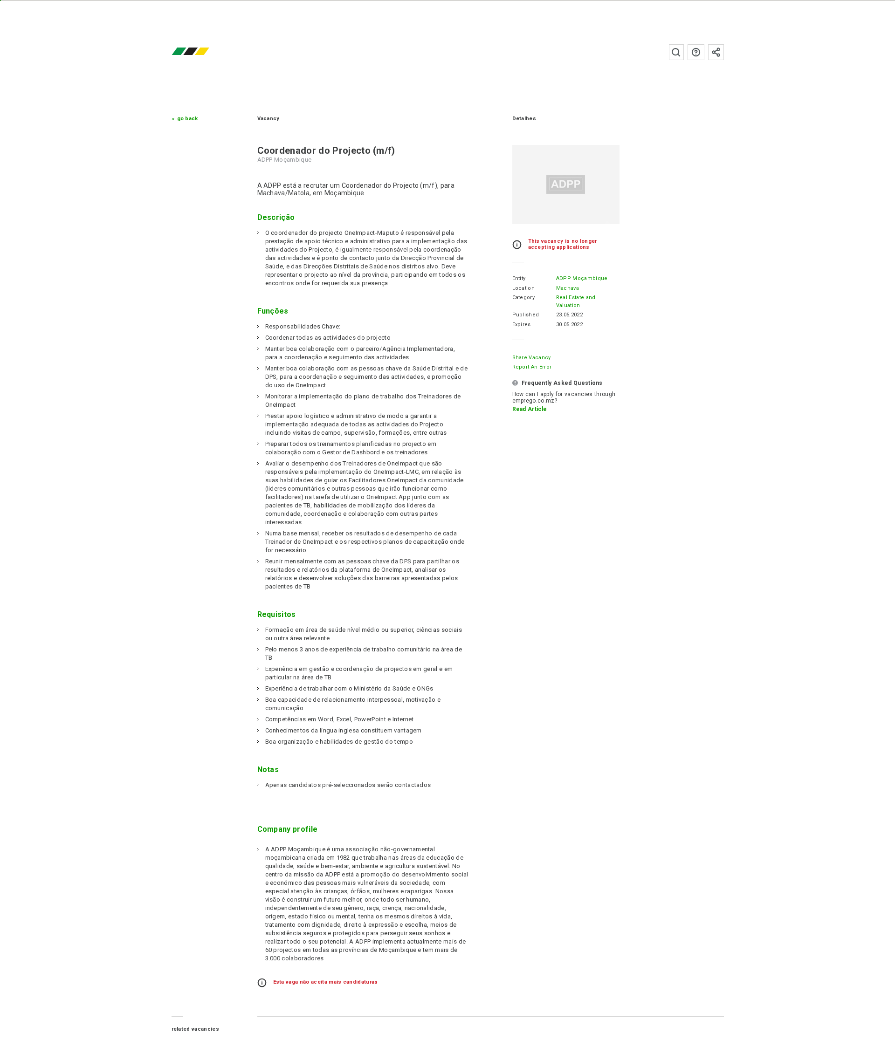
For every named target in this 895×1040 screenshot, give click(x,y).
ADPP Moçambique (582, 278)
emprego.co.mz (204, 52)
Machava (567, 288)
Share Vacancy (531, 358)
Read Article (529, 409)
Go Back (187, 119)
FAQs (696, 52)
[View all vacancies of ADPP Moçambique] (566, 184)
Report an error (532, 367)
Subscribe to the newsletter (716, 52)
